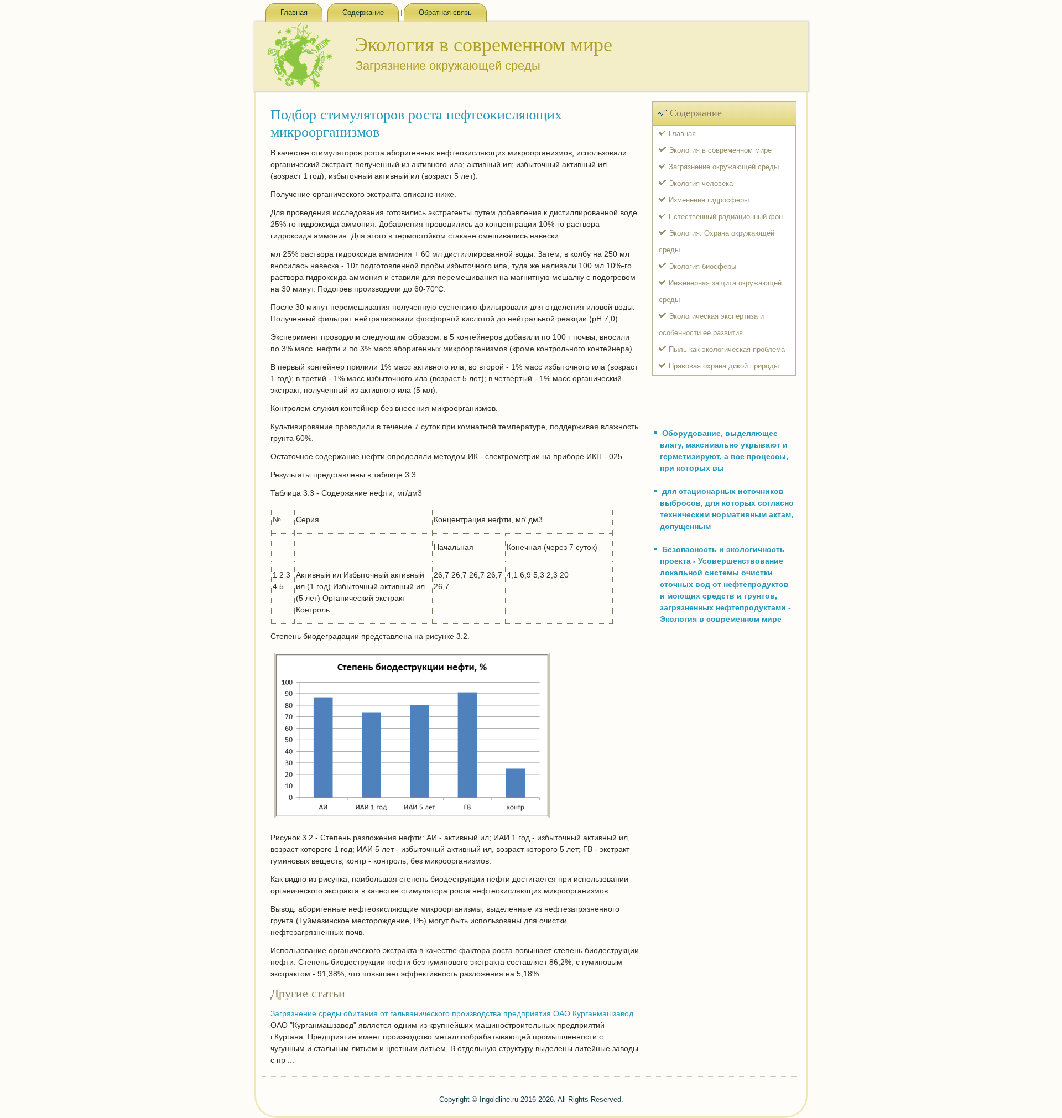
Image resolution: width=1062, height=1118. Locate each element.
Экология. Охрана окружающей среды (716, 241)
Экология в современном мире (720, 150)
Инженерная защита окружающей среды (720, 291)
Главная (294, 12)
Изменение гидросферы (709, 200)
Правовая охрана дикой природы (724, 366)
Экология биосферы (702, 266)
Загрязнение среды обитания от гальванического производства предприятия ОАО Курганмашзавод (451, 1013)
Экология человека (701, 183)
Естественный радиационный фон (726, 216)
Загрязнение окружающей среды (724, 167)
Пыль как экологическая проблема (727, 349)
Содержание (363, 12)
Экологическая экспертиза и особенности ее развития (711, 324)
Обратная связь (445, 12)
